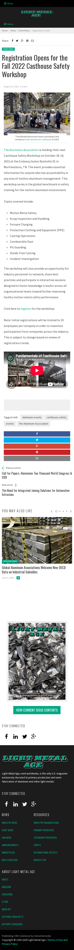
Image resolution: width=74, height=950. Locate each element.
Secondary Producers (45, 837)
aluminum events (32, 417)
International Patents (45, 852)
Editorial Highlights (12, 916)
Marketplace (8, 852)
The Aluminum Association (21, 150)
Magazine (6, 886)
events (10, 423)
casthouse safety (56, 417)
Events (37, 845)
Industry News (10, 561)
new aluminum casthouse (38, 139)
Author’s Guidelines (12, 924)
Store (5, 901)
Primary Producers (44, 830)
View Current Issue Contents (37, 710)
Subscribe (7, 894)
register (26, 308)
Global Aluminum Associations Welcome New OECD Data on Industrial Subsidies (34, 569)
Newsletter (40, 860)
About (5, 879)
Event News (8, 49)
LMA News (6, 837)
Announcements (10, 845)
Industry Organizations (46, 822)
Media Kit (6, 909)
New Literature (10, 860)
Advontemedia (42, 936)
